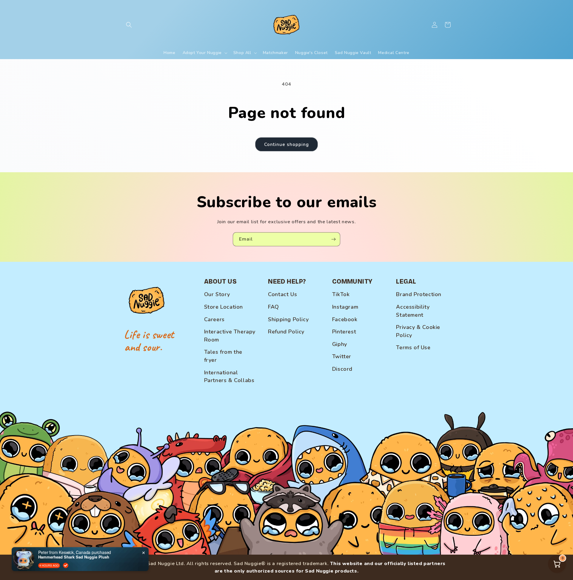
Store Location (223, 306)
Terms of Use (413, 347)
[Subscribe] (333, 239)
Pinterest (344, 331)
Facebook (345, 319)
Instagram (345, 306)
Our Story (217, 294)
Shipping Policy (288, 319)
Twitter (341, 356)
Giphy (339, 344)
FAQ (273, 306)
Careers (214, 319)
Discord (342, 369)
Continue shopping (286, 144)
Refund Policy (286, 331)
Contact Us (282, 294)
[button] (128, 24)
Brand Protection (418, 294)
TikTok (341, 294)
